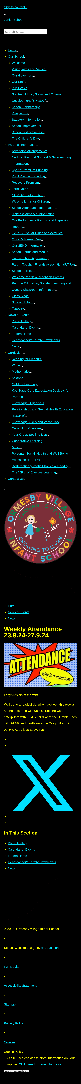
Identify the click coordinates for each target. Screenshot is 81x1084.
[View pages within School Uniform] (34, 303)
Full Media (11, 966)
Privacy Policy (14, 1023)
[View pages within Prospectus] (28, 114)
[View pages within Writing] (22, 366)
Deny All (25, 1071)
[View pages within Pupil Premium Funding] (46, 177)
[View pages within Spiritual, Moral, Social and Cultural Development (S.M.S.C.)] (47, 101)
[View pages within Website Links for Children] (49, 202)
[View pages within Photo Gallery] (32, 322)
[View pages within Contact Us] (24, 479)
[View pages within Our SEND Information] (44, 246)
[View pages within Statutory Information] (42, 120)
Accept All (8, 1071)
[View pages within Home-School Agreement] (48, 259)
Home (12, 606)
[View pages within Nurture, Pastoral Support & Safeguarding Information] (28, 164)
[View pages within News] (20, 347)
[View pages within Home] (17, 51)
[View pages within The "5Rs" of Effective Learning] (56, 473)
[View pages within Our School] (24, 57)
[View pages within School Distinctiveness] (44, 133)
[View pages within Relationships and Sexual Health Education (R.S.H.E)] (26, 416)
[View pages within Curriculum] (24, 353)
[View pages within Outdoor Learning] (37, 385)
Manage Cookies (17, 1071)
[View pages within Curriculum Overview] (42, 429)
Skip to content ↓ (15, 7)
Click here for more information (41, 1064)
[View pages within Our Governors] (34, 76)
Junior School (13, 19)
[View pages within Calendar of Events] (39, 328)
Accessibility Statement (20, 985)
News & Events (18, 612)
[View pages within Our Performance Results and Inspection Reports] (24, 227)
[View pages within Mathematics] (31, 372)
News (12, 618)
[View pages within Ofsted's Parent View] (42, 240)
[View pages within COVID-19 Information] (44, 196)
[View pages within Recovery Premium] (39, 183)
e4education (50, 948)
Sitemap (10, 1004)
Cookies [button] (9, 1042)
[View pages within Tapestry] (24, 309)
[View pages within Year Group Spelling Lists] (48, 435)
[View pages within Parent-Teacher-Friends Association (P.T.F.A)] (76, 265)
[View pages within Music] (21, 448)
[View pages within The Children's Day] (39, 139)
